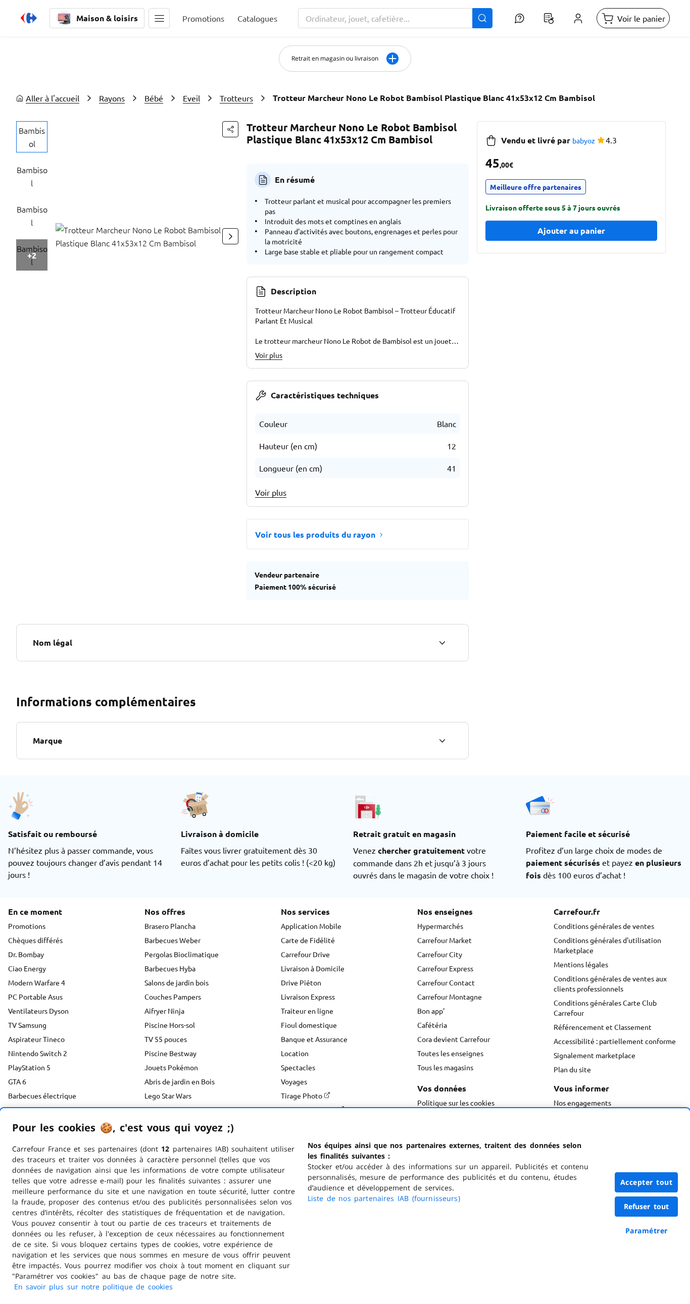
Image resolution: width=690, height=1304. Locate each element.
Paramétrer (646, 1230)
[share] (230, 129)
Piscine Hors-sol (169, 1024)
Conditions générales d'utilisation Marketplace (607, 945)
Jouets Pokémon (171, 1067)
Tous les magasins (445, 1067)
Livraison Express (308, 996)
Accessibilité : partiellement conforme (615, 1041)
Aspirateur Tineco (36, 1039)
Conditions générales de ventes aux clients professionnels (610, 983)
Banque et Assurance (314, 1039)
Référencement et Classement (603, 1026)
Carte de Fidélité (308, 940)
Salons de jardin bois (176, 982)
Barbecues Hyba (169, 968)
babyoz (583, 140)
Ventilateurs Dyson (38, 1010)
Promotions (26, 925)
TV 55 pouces (165, 1039)
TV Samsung (27, 1024)
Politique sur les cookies (456, 1102)
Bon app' (431, 1010)
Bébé (153, 98)
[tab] (31, 136)
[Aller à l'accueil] (28, 18)
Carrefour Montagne (449, 996)
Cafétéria (432, 1024)
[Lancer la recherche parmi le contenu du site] (482, 18)
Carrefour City (439, 954)
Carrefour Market (444, 940)
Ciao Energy (27, 968)
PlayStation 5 (29, 1067)
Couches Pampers (172, 996)
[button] (159, 18)
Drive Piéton (301, 982)
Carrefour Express (445, 968)
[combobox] (395, 18)
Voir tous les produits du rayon (315, 534)
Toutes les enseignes (450, 1053)
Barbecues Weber (172, 940)
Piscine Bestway (170, 1053)
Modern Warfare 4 (36, 982)
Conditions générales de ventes (604, 925)
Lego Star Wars (167, 1095)
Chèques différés (35, 940)
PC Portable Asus (35, 996)
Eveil (191, 98)
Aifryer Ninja (164, 1010)
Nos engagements (582, 1102)
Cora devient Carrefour (453, 1039)
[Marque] (442, 741)
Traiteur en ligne (307, 1010)
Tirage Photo (302, 1095)
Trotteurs (236, 98)
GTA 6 (17, 1081)
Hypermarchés (440, 925)
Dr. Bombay (26, 954)
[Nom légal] (442, 643)
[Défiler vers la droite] (230, 236)
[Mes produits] (548, 18)
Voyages (294, 1081)
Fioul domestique (309, 1024)
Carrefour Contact (446, 982)
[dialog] (345, 1206)
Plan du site (572, 1069)
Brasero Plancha (169, 925)
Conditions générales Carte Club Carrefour (605, 1007)
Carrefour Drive (305, 954)
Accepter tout (646, 1182)
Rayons (112, 98)
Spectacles (298, 1067)
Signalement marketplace (594, 1055)
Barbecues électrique (42, 1095)
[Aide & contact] (519, 18)
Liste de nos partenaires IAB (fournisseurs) (384, 1198)
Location (295, 1053)
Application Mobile (311, 925)
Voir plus (268, 354)
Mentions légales (581, 964)
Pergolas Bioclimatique (181, 954)
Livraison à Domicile (312, 968)
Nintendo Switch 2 (37, 1053)
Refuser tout (646, 1206)
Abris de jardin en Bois (179, 1081)
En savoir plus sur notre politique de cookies (93, 1286)
